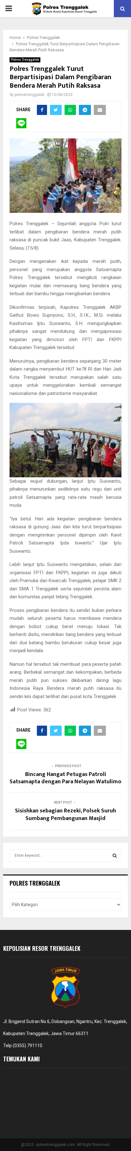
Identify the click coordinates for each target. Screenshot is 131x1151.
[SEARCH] (114, 855)
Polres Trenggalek (25, 59)
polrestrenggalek (29, 94)
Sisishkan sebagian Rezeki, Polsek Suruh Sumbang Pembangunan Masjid (65, 814)
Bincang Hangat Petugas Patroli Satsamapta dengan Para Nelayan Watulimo (65, 778)
